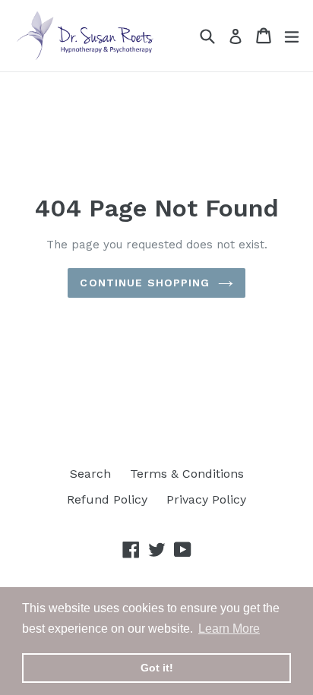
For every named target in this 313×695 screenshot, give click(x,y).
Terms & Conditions (187, 473)
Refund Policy (107, 499)
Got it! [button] (157, 668)
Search (90, 473)
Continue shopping (145, 282)
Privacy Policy (206, 499)
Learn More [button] (229, 628)
